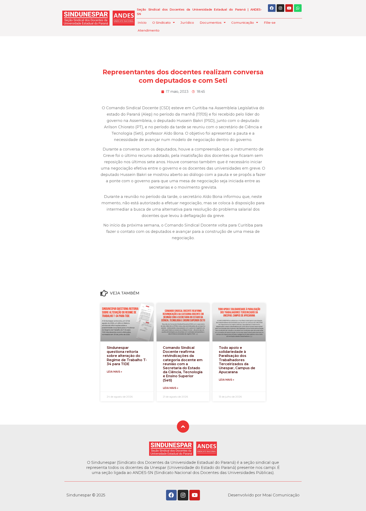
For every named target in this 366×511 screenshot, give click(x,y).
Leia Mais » (114, 371)
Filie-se (270, 23)
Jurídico (187, 23)
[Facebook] (272, 8)
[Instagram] (280, 8)
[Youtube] (289, 8)
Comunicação (242, 23)
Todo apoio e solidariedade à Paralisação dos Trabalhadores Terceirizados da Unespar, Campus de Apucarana (237, 360)
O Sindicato (161, 23)
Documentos (211, 23)
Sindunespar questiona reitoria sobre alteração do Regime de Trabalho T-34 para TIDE (127, 356)
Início (142, 23)
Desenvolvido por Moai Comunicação (263, 495)
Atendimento (148, 30)
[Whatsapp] (298, 8)
